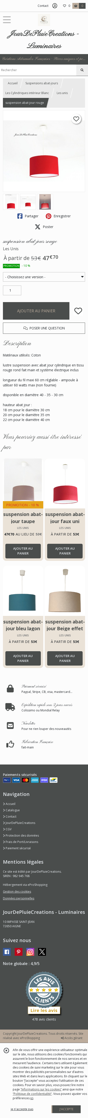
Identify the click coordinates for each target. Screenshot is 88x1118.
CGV (8, 829)
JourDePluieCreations (20, 823)
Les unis (62, 93)
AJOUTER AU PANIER (36, 311)
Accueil (13, 83)
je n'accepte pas (22, 1109)
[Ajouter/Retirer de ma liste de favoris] (78, 311)
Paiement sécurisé (18, 848)
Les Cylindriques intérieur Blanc (27, 93)
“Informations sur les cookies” (41, 1089)
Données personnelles (18, 898)
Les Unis (11, 248)
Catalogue (12, 810)
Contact (43, 6)
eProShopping (30, 1038)
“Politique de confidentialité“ (32, 1094)
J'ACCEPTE (66, 1109)
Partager (31, 216)
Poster (47, 226)
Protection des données (22, 835)
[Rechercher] (82, 70)
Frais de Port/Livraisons (21, 842)
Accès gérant (73, 1038)
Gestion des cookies (17, 891)
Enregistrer (62, 216)
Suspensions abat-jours (41, 83)
